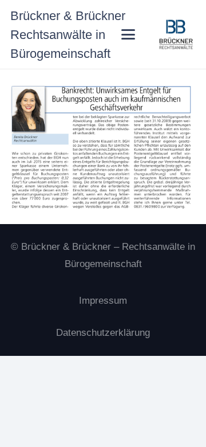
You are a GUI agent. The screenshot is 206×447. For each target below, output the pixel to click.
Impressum (103, 300)
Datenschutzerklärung (103, 332)
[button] (128, 34)
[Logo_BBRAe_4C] (176, 34)
